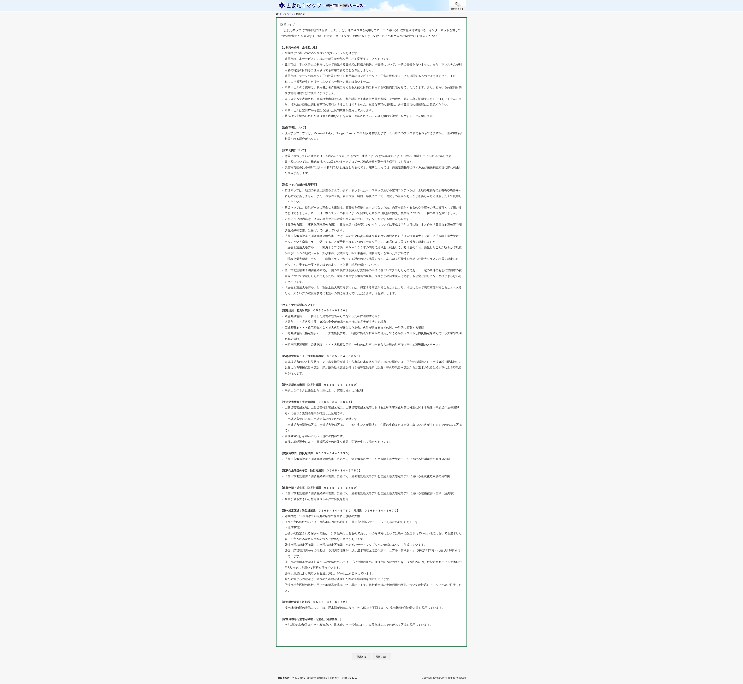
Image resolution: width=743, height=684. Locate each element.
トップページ (287, 14)
